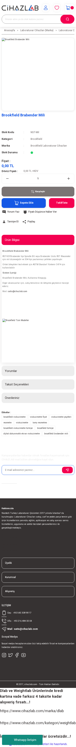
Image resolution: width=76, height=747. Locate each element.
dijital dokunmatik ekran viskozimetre (21, 433)
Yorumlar (11, 371)
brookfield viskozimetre (14, 416)
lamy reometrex (40, 422)
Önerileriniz (12, 398)
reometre (7, 422)
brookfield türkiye (45, 428)
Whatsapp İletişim (25, 740)
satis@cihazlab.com (17, 291)
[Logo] (20, 8)
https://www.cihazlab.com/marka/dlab (32, 711)
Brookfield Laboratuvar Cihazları (49, 146)
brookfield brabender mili (56, 433)
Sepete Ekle (26, 203)
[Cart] (69, 7)
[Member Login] (46, 7)
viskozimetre (22, 422)
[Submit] (67, 470)
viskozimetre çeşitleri (61, 416)
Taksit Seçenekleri (17, 384)
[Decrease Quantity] (7, 178)
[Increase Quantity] (68, 178)
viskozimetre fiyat (38, 416)
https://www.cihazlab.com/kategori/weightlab (38, 723)
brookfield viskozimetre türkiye (18, 428)
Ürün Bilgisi (12, 240)
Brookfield (36, 139)
